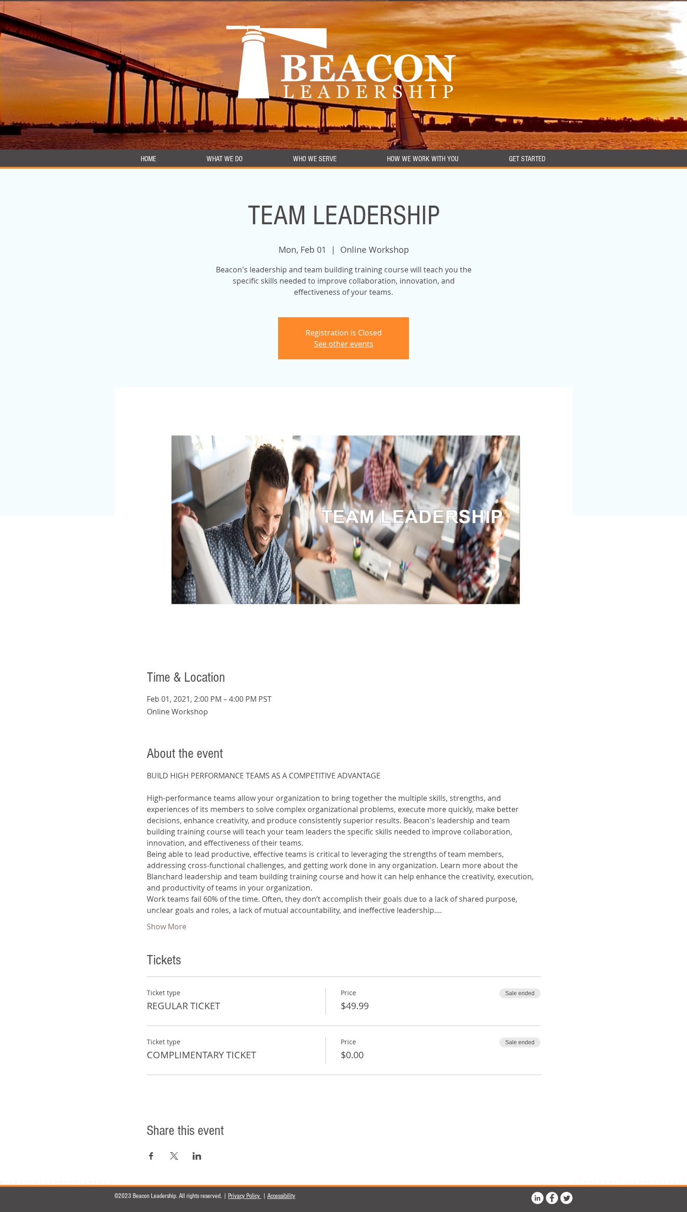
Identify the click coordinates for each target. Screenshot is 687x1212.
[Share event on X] (174, 1156)
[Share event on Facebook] (151, 1156)
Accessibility (281, 1196)
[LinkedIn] (537, 1198)
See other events (343, 344)
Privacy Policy (244, 1196)
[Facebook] (552, 1198)
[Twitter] (566, 1198)
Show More (166, 926)
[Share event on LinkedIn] (197, 1156)
